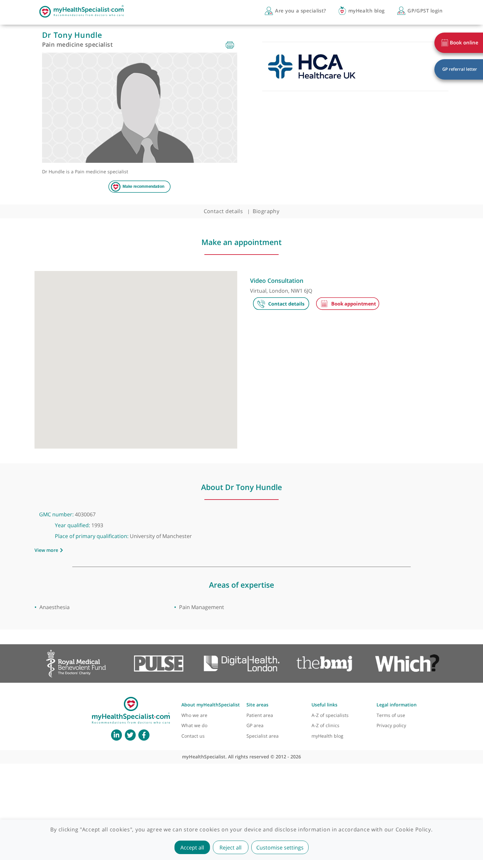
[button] (135, 356)
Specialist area (262, 736)
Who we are (194, 715)
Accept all (192, 847)
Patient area (259, 715)
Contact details (223, 211)
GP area (255, 725)
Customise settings (280, 847)
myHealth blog (327, 736)
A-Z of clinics (325, 725)
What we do (194, 725)
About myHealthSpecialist (210, 704)
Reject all (230, 847)
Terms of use (391, 715)
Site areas (257, 704)
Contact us (193, 736)
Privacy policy (391, 725)
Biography (266, 211)
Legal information (397, 704)
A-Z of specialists (330, 715)
